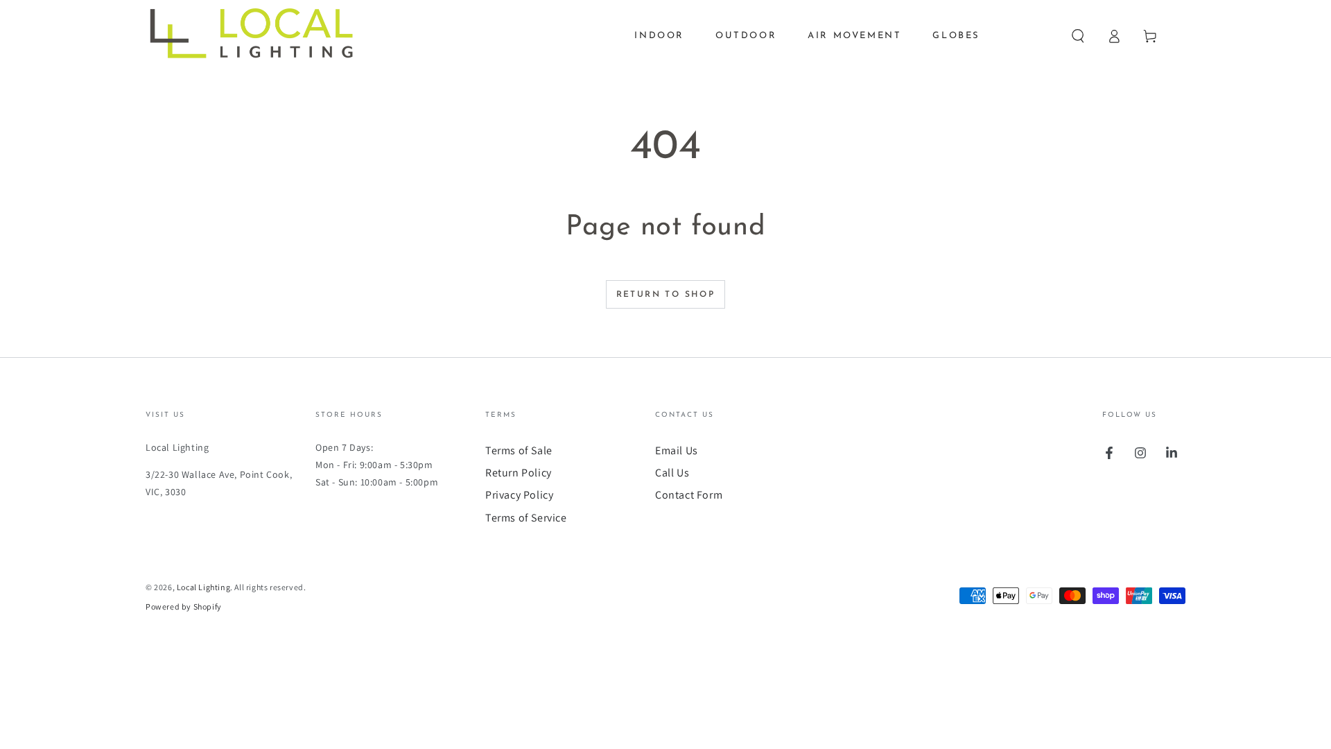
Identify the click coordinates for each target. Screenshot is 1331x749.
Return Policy (518, 472)
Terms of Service (526, 517)
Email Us (676, 450)
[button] (1078, 36)
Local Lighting (203, 587)
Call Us (672, 472)
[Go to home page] (261, 36)
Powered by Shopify (184, 606)
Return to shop (665, 295)
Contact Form (688, 495)
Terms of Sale (519, 450)
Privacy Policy (519, 495)
